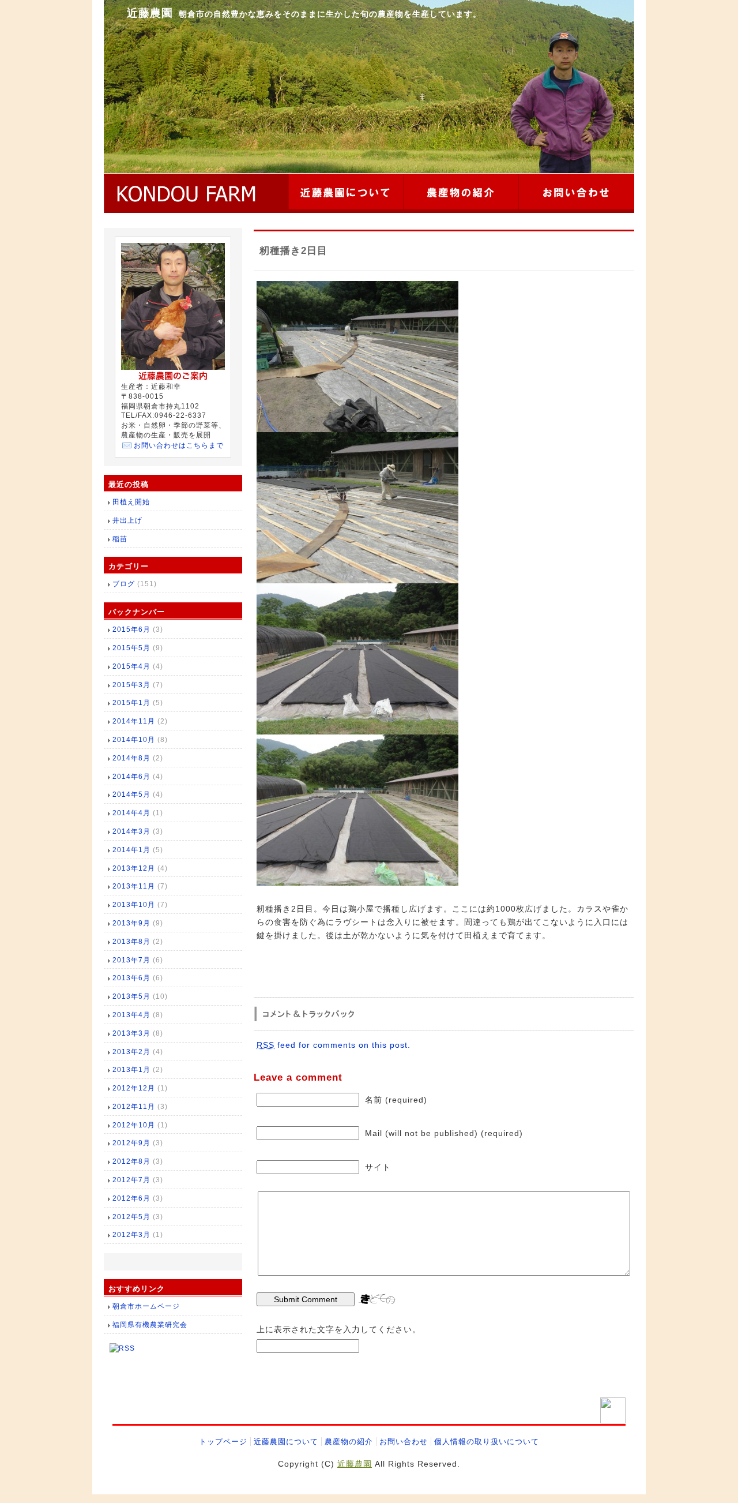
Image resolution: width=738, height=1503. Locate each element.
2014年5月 (131, 794)
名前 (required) (396, 1099)
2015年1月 (131, 703)
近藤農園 (150, 13)
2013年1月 (131, 1070)
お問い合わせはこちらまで (179, 445)
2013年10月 (133, 905)
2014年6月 (131, 777)
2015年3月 (131, 685)
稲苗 (119, 539)
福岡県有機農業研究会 (149, 1325)
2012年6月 (131, 1198)
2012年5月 (131, 1217)
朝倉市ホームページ (146, 1306)
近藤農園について (286, 1441)
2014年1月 (131, 850)
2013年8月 (131, 942)
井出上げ (127, 520)
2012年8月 (131, 1161)
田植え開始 (131, 502)
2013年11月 (133, 886)
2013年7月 (131, 960)
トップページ (223, 1441)
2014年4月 (131, 813)
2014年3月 (131, 831)
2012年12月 (133, 1088)
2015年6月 (131, 629)
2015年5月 (131, 648)
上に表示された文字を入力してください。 (339, 1329)
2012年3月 (131, 1235)
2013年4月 (131, 1015)
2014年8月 (131, 758)
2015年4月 (131, 666)
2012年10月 (133, 1125)
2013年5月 (131, 996)
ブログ (123, 584)
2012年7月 (131, 1180)
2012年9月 (131, 1143)
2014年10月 (133, 740)
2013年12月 (133, 868)
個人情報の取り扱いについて (486, 1441)
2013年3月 (131, 1033)
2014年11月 (133, 721)
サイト (378, 1167)
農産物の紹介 (349, 1441)
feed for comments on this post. (334, 1045)
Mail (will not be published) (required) (444, 1133)
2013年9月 (131, 923)
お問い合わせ (403, 1441)
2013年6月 (131, 978)
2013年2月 (131, 1052)
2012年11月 (133, 1107)
